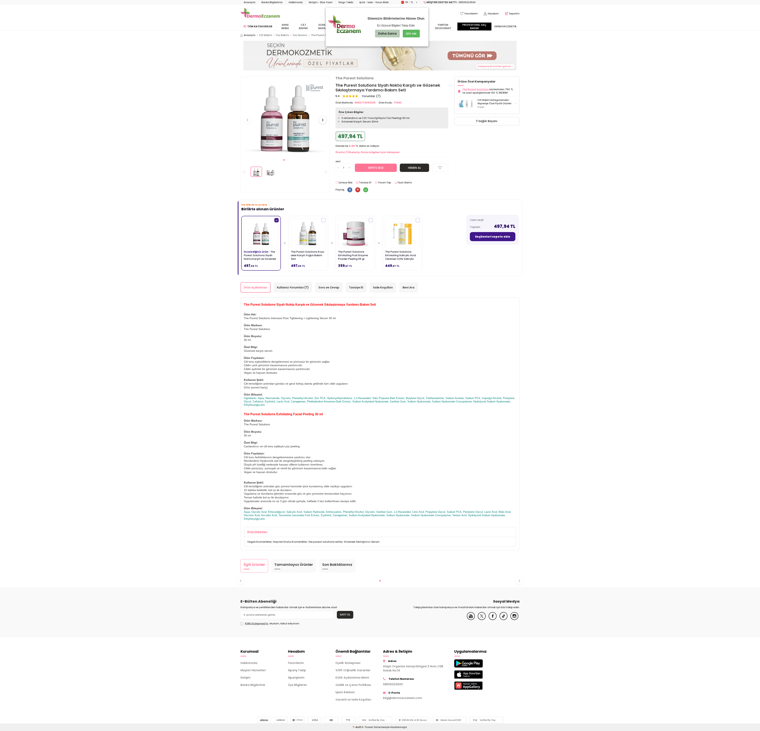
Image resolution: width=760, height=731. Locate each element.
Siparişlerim (296, 678)
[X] (482, 619)
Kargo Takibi (346, 2)
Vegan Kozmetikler (259, 541)
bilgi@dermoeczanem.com (402, 698)
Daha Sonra (387, 33)
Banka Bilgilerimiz (272, 2)
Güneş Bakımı (322, 26)
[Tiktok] (503, 619)
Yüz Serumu (300, 35)
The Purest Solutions (354, 78)
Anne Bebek (285, 26)
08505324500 (393, 684)
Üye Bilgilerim (297, 685)
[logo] (260, 14)
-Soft (357, 727)
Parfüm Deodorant (443, 26)
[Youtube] (471, 619)
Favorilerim (296, 663)
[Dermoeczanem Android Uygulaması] (475, 663)
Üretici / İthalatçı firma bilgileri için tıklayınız (367, 152)
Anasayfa (249, 2)
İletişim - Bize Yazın (320, 2)
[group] (285, 116)
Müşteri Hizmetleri (253, 670)
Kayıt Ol (345, 614)
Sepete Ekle (376, 168)
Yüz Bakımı (282, 35)
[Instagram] (514, 619)
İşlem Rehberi (345, 692)
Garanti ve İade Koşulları (353, 700)
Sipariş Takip (297, 670)
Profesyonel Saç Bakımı (474, 26)
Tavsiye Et (364, 182)
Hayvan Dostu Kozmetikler (290, 541)
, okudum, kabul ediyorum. (272, 623)
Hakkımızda (296, 2)
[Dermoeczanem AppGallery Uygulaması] (475, 686)
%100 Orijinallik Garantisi (352, 670)
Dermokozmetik (505, 26)
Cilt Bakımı (303, 26)
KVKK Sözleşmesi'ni (256, 623)
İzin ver (411, 33)
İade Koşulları (383, 287)
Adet (338, 161)
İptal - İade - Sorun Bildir (374, 2)
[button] (284, 160)
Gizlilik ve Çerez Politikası (353, 685)
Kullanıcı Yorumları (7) (293, 287)
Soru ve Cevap (328, 287)
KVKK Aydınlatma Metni (352, 678)
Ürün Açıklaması (255, 287)
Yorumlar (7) (371, 96)
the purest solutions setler (325, 541)
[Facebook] (493, 619)
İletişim (245, 678)
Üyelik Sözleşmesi (347, 663)
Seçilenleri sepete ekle (492, 237)
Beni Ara (408, 287)
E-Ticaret (367, 727)
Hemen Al (414, 168)
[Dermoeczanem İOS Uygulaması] (475, 674)
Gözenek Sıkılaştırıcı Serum (361, 541)
